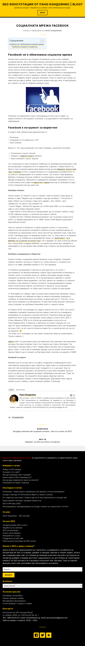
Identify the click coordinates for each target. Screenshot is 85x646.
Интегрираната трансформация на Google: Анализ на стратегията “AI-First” (36, 506)
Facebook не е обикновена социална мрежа (26, 44)
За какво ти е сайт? (11, 472)
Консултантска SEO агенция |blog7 (18, 612)
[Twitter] (74, 395)
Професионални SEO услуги (15, 525)
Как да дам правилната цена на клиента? (21, 480)
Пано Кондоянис (53, 30)
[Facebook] (71, 395)
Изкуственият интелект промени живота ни (22, 500)
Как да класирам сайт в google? (17, 475)
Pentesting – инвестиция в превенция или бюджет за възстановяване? (34, 491)
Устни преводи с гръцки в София (17, 603)
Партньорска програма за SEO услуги (19, 541)
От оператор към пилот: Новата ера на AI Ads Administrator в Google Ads (35, 497)
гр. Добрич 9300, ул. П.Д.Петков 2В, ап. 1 (21, 615)
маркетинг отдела (41, 182)
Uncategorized (17, 417)
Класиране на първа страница (16, 483)
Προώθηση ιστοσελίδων (13, 595)
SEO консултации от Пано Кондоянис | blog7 (42, 4)
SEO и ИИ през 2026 (12, 503)
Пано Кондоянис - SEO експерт (16, 516)
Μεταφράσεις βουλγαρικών (14, 601)
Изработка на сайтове (12, 528)
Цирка (11, 341)
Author (11, 390)
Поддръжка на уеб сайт (13, 538)
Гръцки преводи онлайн (13, 598)
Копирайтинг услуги (11, 536)
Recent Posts (20, 390)
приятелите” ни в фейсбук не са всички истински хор (39, 239)
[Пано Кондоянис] (14, 403)
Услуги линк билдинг (12, 533)
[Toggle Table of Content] (41, 41)
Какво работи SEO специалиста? (17, 477)
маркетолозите (27, 156)
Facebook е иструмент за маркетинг (25, 47)
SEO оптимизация (10, 530)
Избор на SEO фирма (12, 469)
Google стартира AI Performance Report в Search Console (28, 494)
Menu (42, 12)
